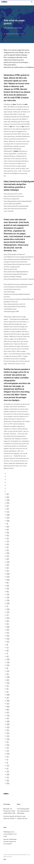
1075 (8, 612)
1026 (8, 500)
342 (8, 748)
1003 (8, 576)
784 (8, 509)
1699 (8, 695)
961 (8, 582)
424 (8, 686)
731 (8, 647)
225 (8, 529)
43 (7, 759)
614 (8, 506)
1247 (8, 703)
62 (7, 762)
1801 (8, 733)
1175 (8, 765)
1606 (8, 574)
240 (8, 698)
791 (8, 692)
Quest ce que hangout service (22, 817)
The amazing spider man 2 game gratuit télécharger (23, 811)
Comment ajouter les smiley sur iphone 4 (10, 817)
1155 (8, 636)
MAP (4, 859)
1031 (8, 736)
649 (8, 585)
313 (8, 615)
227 (8, 757)
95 (7, 644)
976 (8, 494)
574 (8, 538)
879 (8, 556)
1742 (8, 597)
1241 (8, 730)
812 (8, 689)
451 (8, 547)
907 (8, 568)
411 (7, 768)
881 (8, 650)
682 (8, 591)
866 (8, 709)
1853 (8, 783)
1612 (8, 712)
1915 (8, 630)
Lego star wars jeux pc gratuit (13, 37)
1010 (8, 517)
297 (8, 656)
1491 (8, 774)
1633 (8, 618)
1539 (8, 754)
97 (7, 653)
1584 (8, 520)
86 (7, 668)
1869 (8, 724)
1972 (8, 588)
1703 (8, 715)
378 (8, 751)
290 (8, 544)
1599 (8, 659)
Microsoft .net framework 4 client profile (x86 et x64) (9, 811)
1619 (8, 745)
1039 (8, 603)
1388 (8, 677)
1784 (8, 600)
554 (8, 535)
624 (8, 674)
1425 (8, 727)
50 (7, 606)
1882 (8, 627)
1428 (8, 562)
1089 (8, 515)
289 (8, 559)
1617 (8, 571)
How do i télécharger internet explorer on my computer (10, 841)
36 (7, 523)
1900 (8, 700)
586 (8, 497)
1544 (8, 683)
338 (8, 771)
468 (8, 680)
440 (8, 526)
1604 (8, 706)
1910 (8, 503)
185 (8, 742)
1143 (8, 512)
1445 (8, 739)
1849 (8, 721)
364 (8, 780)
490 (8, 565)
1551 (8, 532)
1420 (8, 579)
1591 (8, 671)
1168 (8, 665)
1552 (8, 639)
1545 (8, 609)
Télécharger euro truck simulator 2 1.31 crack (9, 834)
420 (8, 718)
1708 (8, 662)
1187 (8, 633)
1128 (8, 594)
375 (8, 777)
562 (8, 624)
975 (8, 550)
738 (8, 541)
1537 (8, 641)
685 (8, 621)
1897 (8, 553)
